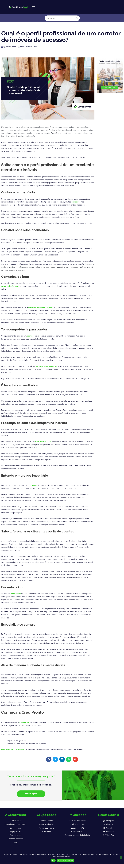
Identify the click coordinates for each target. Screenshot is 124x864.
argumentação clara (10, 286)
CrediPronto (25, 722)
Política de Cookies (65, 860)
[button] (33, 7)
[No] (121, 857)
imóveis (34, 485)
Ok (53, 860)
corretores (76, 202)
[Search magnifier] (77, 18)
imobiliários (16, 594)
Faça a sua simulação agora (13, 749)
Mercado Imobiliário (28, 47)
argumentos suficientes (46, 366)
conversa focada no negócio (40, 307)
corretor (31, 336)
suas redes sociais (43, 441)
